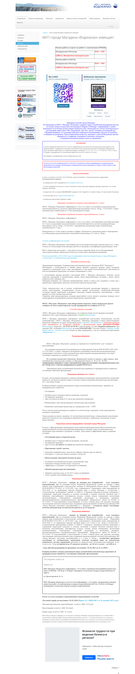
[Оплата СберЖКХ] (27, 77)
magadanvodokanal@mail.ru (66, 195)
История (20, 40)
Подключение (59, 18)
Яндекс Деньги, (48, 330)
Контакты (21, 38)
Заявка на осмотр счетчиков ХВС (76, 18)
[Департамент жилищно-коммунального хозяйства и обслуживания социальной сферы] (27, 104)
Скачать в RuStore (98, 106)
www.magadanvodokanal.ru (74, 183)
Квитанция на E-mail (109, 18)
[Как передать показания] (27, 136)
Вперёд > (115, 667)
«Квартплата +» (48, 332)
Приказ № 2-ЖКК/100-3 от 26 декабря (98, 600)
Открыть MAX (63, 105)
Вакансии (20, 22)
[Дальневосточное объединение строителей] (27, 109)
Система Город (60, 330)
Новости (20, 43)
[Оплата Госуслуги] (27, 68)
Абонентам (49, 18)
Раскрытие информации (35, 18)
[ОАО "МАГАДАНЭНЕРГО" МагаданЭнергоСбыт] (27, 90)
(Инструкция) (90, 315)
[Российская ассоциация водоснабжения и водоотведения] (27, 96)
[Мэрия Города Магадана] (27, 100)
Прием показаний (94, 18)
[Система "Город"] (27, 60)
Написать (89, 657)
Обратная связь (23, 46)
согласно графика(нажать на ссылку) (55, 241)
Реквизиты (21, 35)
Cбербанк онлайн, (112, 328)
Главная (44, 33)
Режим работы (22, 49)
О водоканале (21, 18)
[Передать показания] (27, 129)
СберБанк (81, 315)
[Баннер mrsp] (27, 115)
